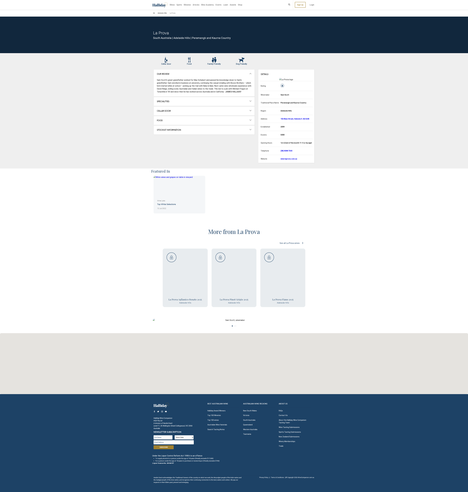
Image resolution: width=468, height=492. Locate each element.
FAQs (281, 411)
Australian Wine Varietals (217, 425)
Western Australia (250, 429)
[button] (234, 362)
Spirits (179, 5)
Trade (281, 446)
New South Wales (250, 411)
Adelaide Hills (162, 13)
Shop (240, 5)
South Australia (249, 420)
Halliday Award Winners (216, 411)
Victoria (246, 415)
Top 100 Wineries (214, 415)
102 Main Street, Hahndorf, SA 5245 (295, 119)
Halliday (160, 4)
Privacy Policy (263, 477)
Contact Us (283, 415)
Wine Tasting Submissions (289, 427)
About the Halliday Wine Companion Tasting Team (292, 421)
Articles (196, 5)
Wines (172, 5)
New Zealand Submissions (289, 437)
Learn (225, 5)
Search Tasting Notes (216, 429)
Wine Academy (207, 5)
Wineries (187, 5)
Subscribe (164, 447)
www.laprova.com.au (289, 159)
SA (154, 13)
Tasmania (247, 434)
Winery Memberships (287, 441)
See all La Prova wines (290, 243)
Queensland (248, 425)
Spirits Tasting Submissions (290, 432)
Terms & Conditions (277, 477)
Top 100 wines (213, 420)
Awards (233, 5)
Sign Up (300, 5)
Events (218, 5)
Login (312, 5)
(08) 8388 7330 (286, 151)
